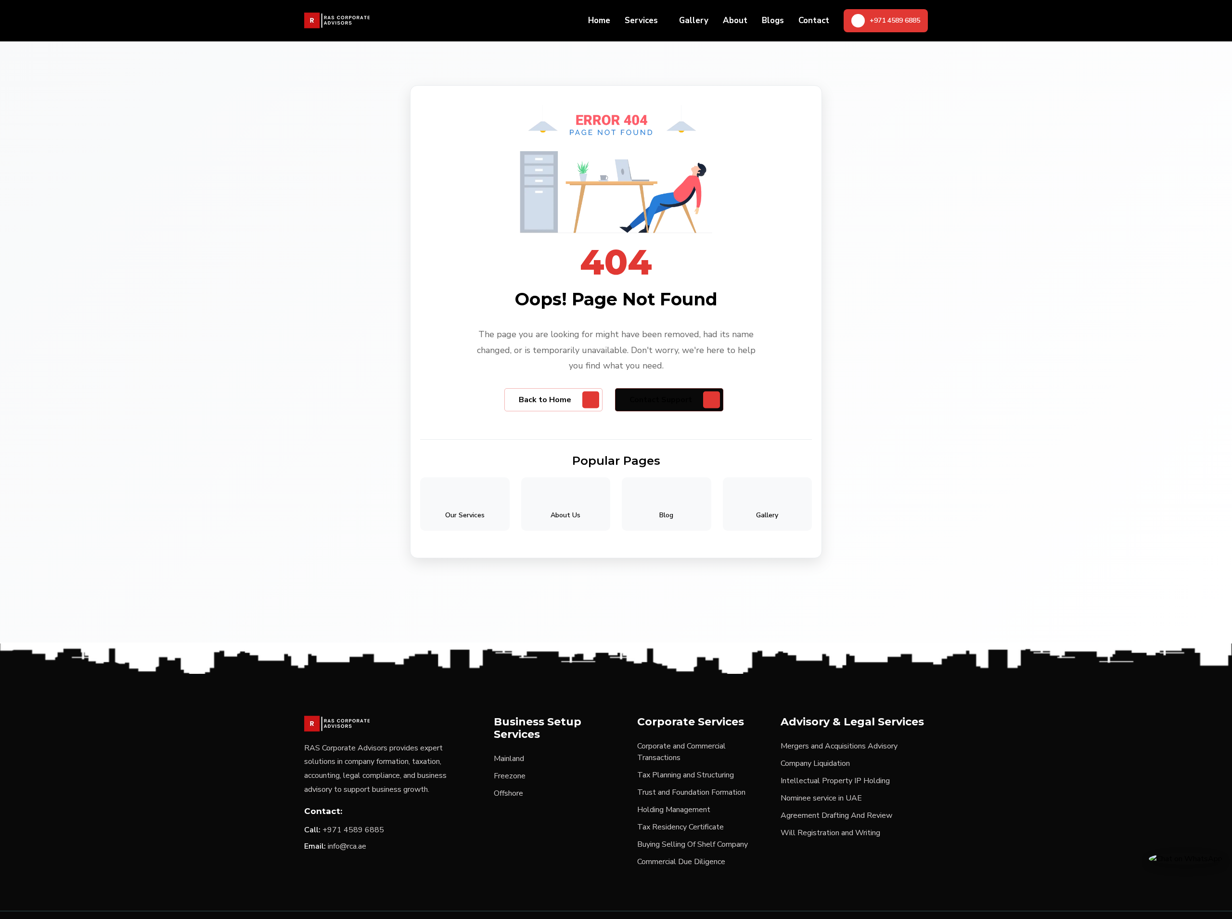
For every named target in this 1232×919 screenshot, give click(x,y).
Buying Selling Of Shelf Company (692, 844)
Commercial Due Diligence (681, 861)
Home (599, 20)
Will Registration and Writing (830, 832)
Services (641, 20)
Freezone (510, 776)
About (735, 20)
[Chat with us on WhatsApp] (1185, 858)
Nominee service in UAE (821, 798)
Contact (813, 20)
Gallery (693, 20)
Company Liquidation (815, 763)
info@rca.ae (347, 846)
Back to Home (545, 399)
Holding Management (673, 809)
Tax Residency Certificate (680, 827)
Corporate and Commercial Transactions (681, 752)
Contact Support (660, 399)
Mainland (509, 758)
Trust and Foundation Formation (691, 792)
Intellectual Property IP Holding (835, 780)
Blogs (773, 20)
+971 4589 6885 (353, 830)
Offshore (508, 793)
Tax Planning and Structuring (685, 775)
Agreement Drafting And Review (836, 815)
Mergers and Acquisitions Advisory (839, 746)
